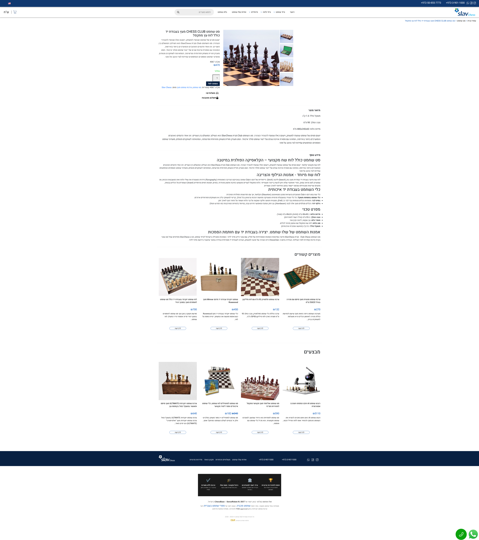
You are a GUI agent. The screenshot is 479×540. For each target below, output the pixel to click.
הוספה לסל (213, 83)
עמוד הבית (472, 20)
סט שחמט (461, 20)
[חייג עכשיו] (461, 534)
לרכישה (301, 328)
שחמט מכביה (243, 506)
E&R (233, 520)
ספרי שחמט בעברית (214, 506)
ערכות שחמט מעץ (184, 87)
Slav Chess (167, 87)
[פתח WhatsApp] (473, 534)
